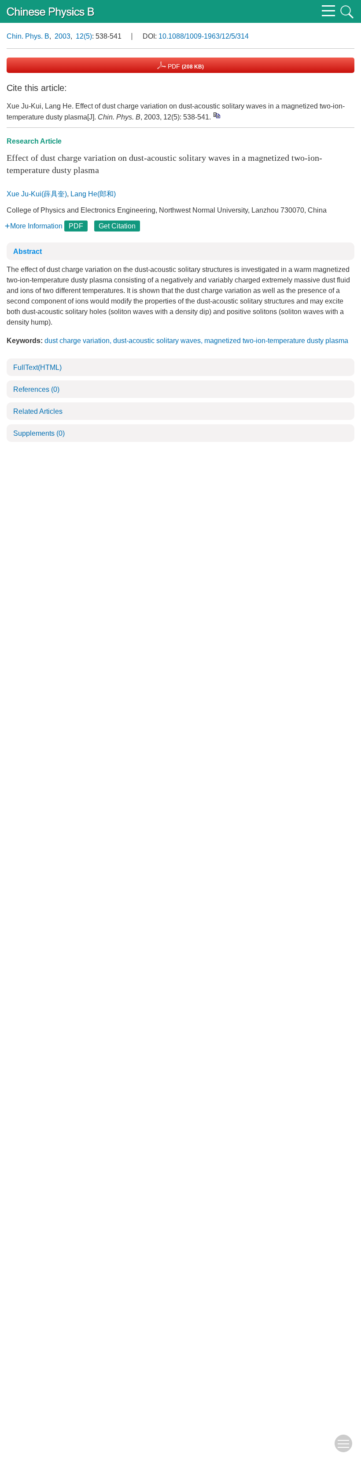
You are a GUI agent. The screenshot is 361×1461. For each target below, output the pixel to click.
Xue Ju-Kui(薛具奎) (37, 194)
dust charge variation (77, 340)
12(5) (84, 36)
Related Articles (38, 411)
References (36, 389)
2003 (62, 36)
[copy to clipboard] (216, 115)
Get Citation (117, 226)
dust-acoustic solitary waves (157, 340)
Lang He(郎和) (93, 194)
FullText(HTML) (37, 367)
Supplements (39, 433)
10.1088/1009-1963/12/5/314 (203, 36)
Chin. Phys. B (28, 36)
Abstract (27, 251)
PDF (185, 66)
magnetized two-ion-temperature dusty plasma (276, 340)
